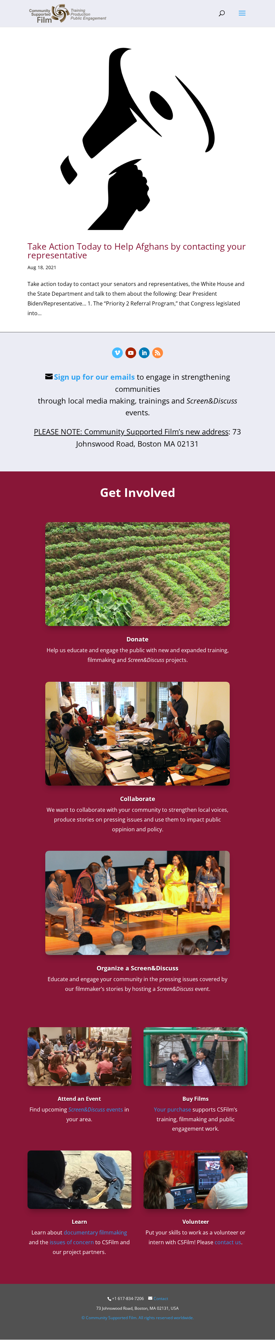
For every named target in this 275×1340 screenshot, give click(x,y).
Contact (161, 1298)
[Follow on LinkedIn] (144, 352)
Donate (137, 639)
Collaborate (137, 799)
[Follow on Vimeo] (117, 352)
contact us (228, 1242)
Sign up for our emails (94, 377)
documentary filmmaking (95, 1232)
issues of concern (72, 1242)
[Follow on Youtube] (130, 352)
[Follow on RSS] (157, 352)
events (95, 1109)
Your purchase (172, 1109)
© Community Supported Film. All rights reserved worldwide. (137, 1318)
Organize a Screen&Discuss (137, 968)
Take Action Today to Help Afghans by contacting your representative (137, 250)
